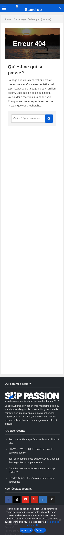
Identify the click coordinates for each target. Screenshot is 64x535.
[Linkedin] (43, 499)
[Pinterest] (34, 499)
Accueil (8, 19)
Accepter (26, 530)
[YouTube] (25, 499)
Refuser (40, 530)
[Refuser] (60, 519)
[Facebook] (8, 499)
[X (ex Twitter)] (51, 499)
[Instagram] (17, 499)
